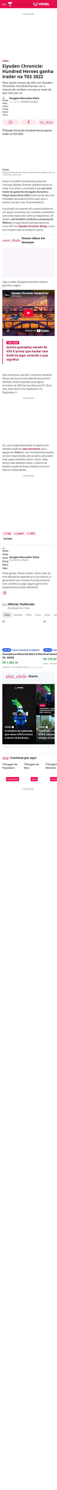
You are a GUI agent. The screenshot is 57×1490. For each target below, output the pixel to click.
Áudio (47, 614)
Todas (7, 614)
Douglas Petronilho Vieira (24, 98)
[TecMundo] (10, 4)
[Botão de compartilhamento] (10, 122)
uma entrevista (31, 448)
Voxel (5, 61)
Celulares (18, 614)
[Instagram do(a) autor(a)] (4, 592)
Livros (38, 614)
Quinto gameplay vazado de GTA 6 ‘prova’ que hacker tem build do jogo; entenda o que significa (27, 353)
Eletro (29, 614)
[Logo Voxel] (41, 4)
